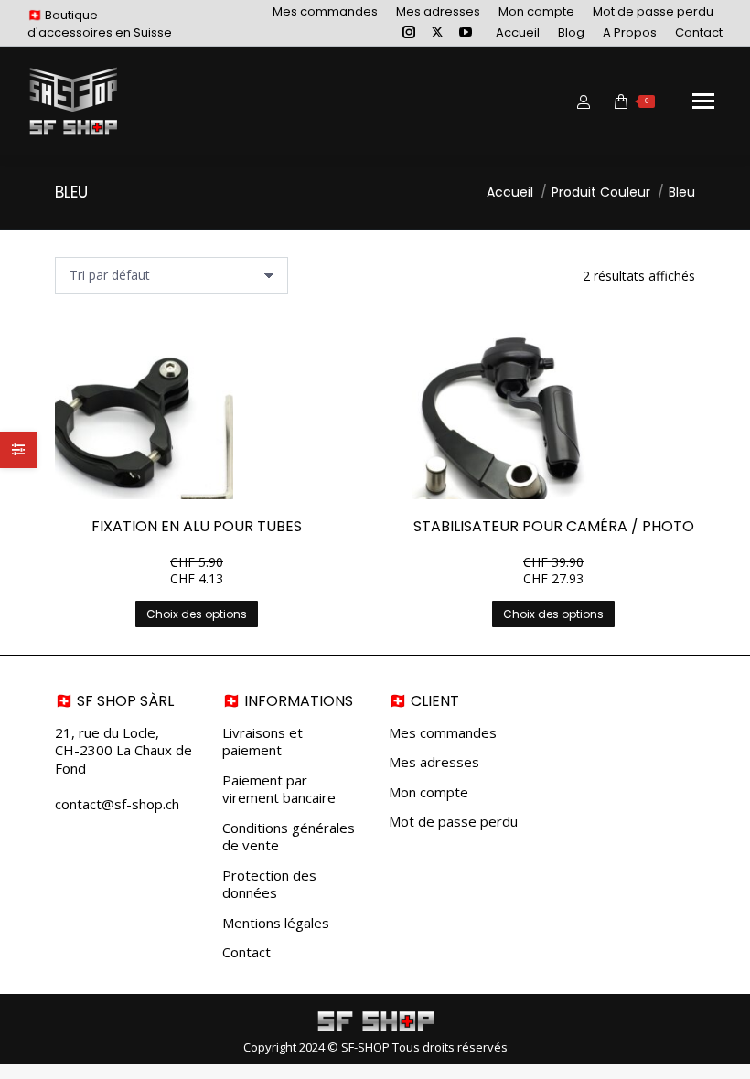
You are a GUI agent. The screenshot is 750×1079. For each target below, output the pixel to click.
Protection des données (269, 885)
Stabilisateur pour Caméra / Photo (553, 526)
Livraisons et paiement (262, 742)
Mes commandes (443, 733)
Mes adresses (434, 762)
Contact (246, 952)
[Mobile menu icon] (703, 101)
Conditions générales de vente (288, 837)
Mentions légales (275, 923)
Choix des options (196, 614)
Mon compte (428, 792)
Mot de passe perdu (453, 821)
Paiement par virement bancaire (279, 789)
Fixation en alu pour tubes (196, 526)
